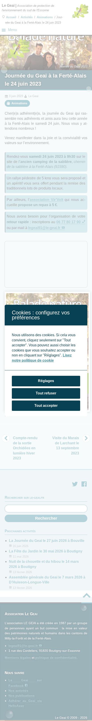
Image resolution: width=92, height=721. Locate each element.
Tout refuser (46, 393)
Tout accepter (46, 405)
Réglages (46, 381)
